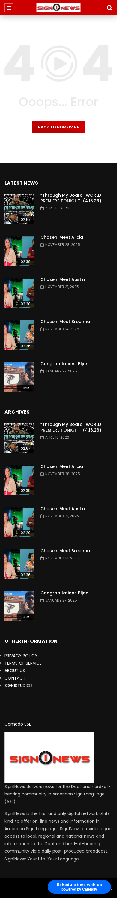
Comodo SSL (17, 724)
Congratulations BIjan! (65, 364)
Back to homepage (58, 127)
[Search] (109, 7)
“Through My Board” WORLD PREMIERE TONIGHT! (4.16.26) (70, 198)
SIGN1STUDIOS (18, 686)
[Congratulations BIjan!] (19, 377)
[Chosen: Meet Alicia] (19, 251)
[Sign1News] (59, 7)
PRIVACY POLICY (21, 656)
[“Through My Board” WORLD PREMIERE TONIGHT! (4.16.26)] (19, 209)
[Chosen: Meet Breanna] (19, 335)
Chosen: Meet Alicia (61, 237)
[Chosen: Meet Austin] (19, 293)
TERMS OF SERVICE (23, 663)
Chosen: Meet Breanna (65, 322)
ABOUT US (14, 671)
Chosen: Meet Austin (62, 279)
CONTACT (15, 678)
